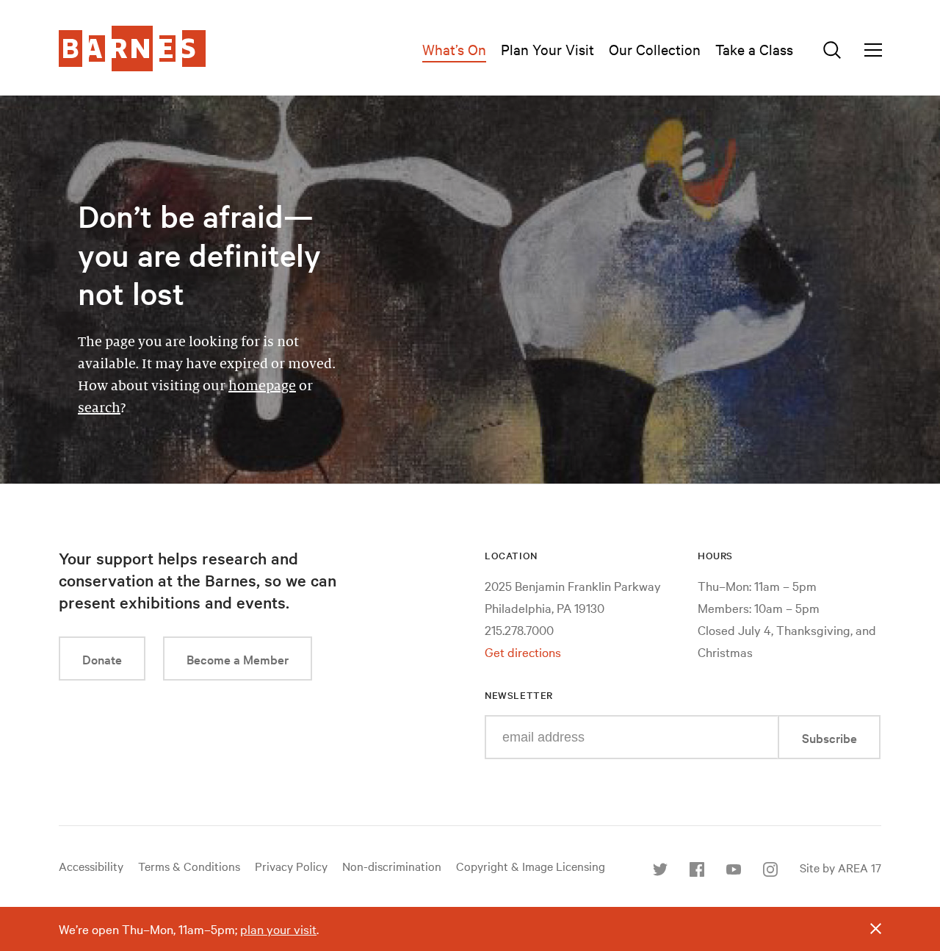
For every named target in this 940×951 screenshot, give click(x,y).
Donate (102, 658)
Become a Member (238, 658)
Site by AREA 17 (840, 867)
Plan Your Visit (547, 49)
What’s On (454, 49)
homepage (262, 385)
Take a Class (754, 49)
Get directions (523, 651)
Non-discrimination (391, 866)
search (99, 408)
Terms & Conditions (189, 866)
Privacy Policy (291, 866)
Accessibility (91, 866)
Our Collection (655, 49)
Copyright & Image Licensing (530, 866)
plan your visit (278, 928)
